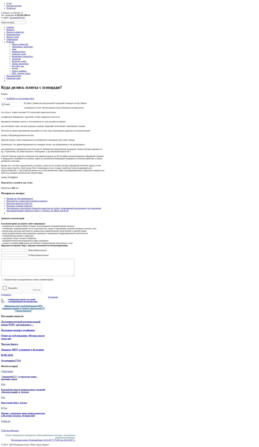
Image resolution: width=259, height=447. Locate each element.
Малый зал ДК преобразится (19, 198)
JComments (53, 297)
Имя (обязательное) (38, 250)
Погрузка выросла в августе (19, 203)
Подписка (11, 8)
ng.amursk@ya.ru (17, 17)
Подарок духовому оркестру (19, 206)
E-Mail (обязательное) (39, 255)
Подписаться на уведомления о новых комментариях (28, 279)
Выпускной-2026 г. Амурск (14, 403)
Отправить (6, 295)
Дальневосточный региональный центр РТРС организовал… (20, 323)
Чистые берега (9, 344)
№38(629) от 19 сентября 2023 (20, 98)
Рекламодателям (13, 6)
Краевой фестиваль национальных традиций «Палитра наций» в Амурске (23, 391)
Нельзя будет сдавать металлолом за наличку (27, 201)
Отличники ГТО (11, 360)
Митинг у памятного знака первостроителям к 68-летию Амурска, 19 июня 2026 (23, 414)
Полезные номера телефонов (18, 330)
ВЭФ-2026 (7, 355)
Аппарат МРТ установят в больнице (22, 349)
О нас (9, 3)
